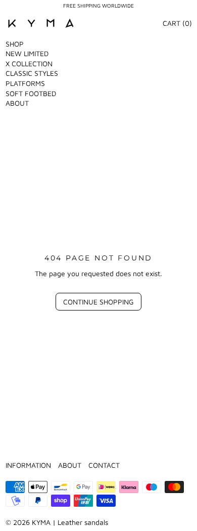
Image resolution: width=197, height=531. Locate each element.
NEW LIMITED (27, 53)
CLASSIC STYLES (32, 73)
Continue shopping (98, 301)
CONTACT (104, 465)
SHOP (15, 43)
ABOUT (17, 103)
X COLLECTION (29, 63)
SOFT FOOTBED (31, 93)
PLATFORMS (25, 83)
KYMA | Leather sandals (70, 522)
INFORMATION (28, 465)
